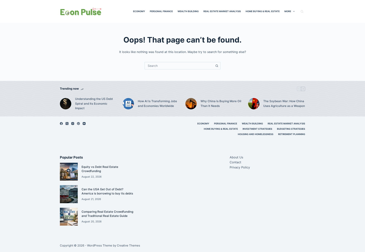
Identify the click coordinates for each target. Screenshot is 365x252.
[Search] (302, 11)
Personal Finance (161, 11)
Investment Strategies (257, 128)
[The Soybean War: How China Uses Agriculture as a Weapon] (253, 103)
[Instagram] (72, 123)
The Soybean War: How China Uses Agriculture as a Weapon (284, 103)
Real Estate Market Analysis (222, 11)
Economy (139, 11)
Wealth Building (188, 11)
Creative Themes (128, 245)
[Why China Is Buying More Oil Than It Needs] (191, 103)
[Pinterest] (78, 123)
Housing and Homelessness (255, 134)
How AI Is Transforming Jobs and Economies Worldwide (157, 103)
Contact (235, 162)
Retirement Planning (291, 134)
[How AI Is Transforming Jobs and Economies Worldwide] (128, 103)
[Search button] (216, 65)
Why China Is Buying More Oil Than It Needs (221, 103)
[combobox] (179, 66)
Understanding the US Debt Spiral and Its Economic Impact (94, 103)
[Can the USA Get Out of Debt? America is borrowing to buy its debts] (69, 194)
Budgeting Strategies (291, 128)
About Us (236, 157)
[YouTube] (84, 123)
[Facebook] (61, 123)
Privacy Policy (240, 167)
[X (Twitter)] (67, 123)
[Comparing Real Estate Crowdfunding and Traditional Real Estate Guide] (69, 217)
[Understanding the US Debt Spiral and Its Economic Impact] (65, 103)
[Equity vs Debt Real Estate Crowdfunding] (69, 172)
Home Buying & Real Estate (263, 11)
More (287, 11)
